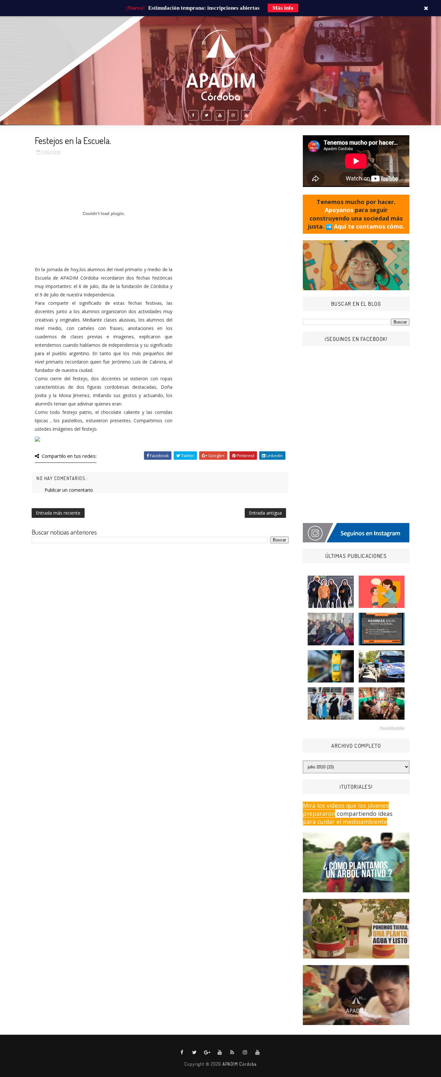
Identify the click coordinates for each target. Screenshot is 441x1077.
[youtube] (220, 115)
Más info (282, 8)
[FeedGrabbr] (356, 728)
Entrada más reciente (58, 513)
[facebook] (193, 115)
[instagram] (233, 115)
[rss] (232, 1052)
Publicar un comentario (69, 490)
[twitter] (206, 115)
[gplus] (207, 1052)
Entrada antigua (265, 513)
